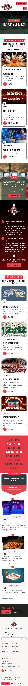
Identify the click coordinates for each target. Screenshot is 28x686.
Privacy (3, 679)
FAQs (15, 679)
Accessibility (9, 679)
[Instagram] (15, 683)
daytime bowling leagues (11, 417)
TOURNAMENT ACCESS (10, 111)
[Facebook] (12, 683)
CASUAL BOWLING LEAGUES (11, 343)
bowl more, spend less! (11, 150)
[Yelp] (18, 683)
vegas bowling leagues (10, 307)
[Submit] (24, 638)
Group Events (15, 651)
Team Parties (15, 654)
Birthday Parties (5, 648)
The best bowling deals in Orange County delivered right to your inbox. (10, 635)
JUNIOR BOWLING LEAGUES (11, 379)
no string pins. (8, 74)
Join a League (15, 646)
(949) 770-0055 (5, 661)
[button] (25, 8)
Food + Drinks (5, 654)
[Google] (21, 683)
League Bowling (5, 651)
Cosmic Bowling (15, 648)
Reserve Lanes (5, 646)
